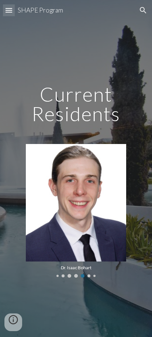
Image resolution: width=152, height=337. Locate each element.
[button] (9, 10)
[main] (76, 92)
